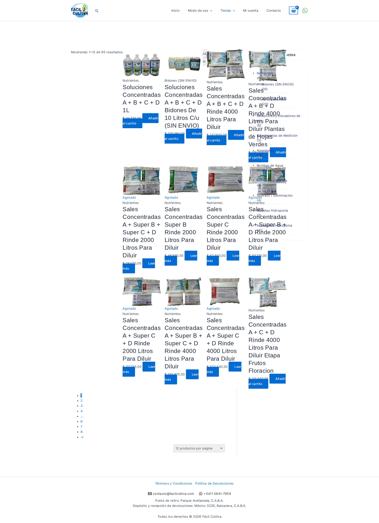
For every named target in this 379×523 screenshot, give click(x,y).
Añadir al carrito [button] (140, 120)
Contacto (273, 10)
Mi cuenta (250, 10)
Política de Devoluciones (214, 483)
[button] (97, 10)
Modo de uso (198, 10)
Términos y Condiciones (173, 483)
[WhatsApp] (305, 10)
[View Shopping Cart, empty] (293, 11)
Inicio (175, 10)
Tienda (225, 10)
